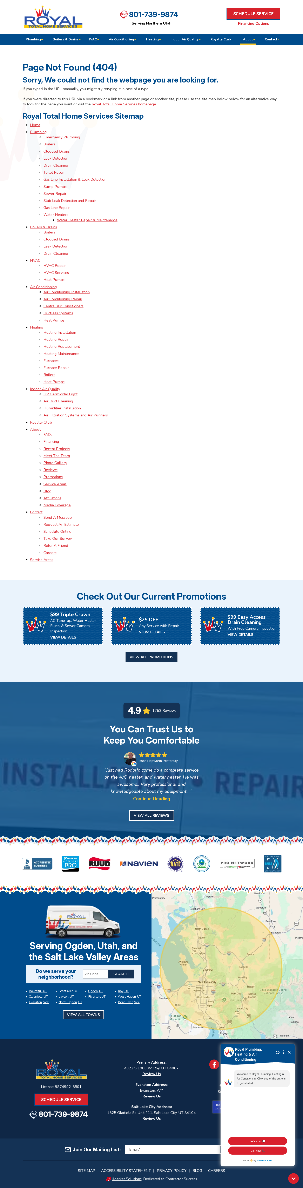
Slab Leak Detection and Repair (69, 200)
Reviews (50, 469)
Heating (36, 327)
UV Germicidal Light (60, 394)
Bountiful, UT (38, 991)
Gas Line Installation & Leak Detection (74, 179)
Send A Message (57, 517)
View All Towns (83, 1014)
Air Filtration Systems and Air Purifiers (75, 415)
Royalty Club (41, 422)
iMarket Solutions (127, 1178)
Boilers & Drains (43, 227)
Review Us (151, 1073)
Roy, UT (123, 991)
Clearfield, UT (38, 997)
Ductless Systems (58, 313)
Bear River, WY (129, 1002)
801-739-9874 (153, 14)
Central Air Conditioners (63, 306)
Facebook (214, 1064)
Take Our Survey (57, 538)
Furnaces (51, 360)
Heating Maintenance (61, 353)
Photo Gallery (55, 462)
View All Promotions (151, 657)
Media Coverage (57, 505)
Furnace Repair (56, 367)
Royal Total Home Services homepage (124, 104)
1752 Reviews (164, 710)
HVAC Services (56, 272)
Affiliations (52, 498)
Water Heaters (55, 214)
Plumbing (38, 132)
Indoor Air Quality (45, 389)
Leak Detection (55, 158)
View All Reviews (151, 815)
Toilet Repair (54, 172)
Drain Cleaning (55, 165)
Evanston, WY (39, 1002)
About (35, 429)
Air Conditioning (43, 286)
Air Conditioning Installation (66, 292)
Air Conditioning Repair (62, 299)
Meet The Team (56, 455)
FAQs (47, 434)
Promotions (53, 476)
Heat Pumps (54, 279)
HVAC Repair (54, 265)
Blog (47, 491)
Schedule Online (57, 531)
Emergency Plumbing (61, 137)
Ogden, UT (95, 991)
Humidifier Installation (62, 408)
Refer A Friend (55, 545)
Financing (51, 441)
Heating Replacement (61, 346)
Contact (36, 512)
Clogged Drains (56, 151)
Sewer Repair (54, 193)
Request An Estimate (61, 524)
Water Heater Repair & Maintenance (87, 220)
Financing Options (253, 23)
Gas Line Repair (56, 207)
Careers (49, 552)
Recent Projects (56, 448)
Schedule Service (253, 13)
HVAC (35, 260)
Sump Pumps (55, 186)
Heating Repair (56, 339)
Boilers (49, 144)
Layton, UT (66, 997)
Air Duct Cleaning (58, 401)
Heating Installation (59, 332)
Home (35, 125)
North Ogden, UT (70, 1002)
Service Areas (55, 484)
